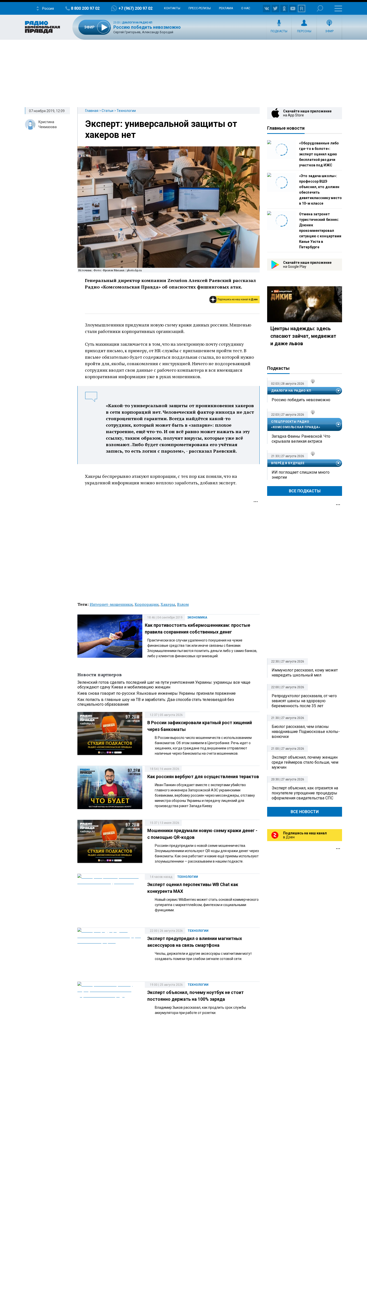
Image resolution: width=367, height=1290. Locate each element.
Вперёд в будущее (288, 463)
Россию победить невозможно (147, 27)
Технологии (126, 111)
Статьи (107, 111)
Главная (91, 111)
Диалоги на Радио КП (137, 22)
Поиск (320, 8)
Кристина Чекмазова (47, 124)
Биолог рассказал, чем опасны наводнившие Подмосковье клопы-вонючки (306, 731)
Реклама (226, 8)
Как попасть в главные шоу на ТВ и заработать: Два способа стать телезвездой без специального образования (155, 702)
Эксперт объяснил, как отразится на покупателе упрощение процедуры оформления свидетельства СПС (305, 793)
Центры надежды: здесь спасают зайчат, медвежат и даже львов (303, 335)
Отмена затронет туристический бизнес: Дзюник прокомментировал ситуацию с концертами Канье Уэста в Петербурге (320, 230)
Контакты (172, 8)
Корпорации (147, 604)
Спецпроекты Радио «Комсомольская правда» (295, 424)
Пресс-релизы (199, 8)
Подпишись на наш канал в (237, 299)
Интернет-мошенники (111, 604)
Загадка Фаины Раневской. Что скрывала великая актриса (301, 439)
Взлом (183, 604)
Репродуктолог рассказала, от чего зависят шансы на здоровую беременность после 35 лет (304, 700)
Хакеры (168, 604)
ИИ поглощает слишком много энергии (301, 475)
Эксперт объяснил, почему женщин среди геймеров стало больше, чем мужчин (305, 762)
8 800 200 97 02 (85, 8)
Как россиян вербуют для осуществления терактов (203, 776)
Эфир (329, 31)
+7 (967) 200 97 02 (135, 8)
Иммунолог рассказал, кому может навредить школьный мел (305, 672)
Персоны (304, 31)
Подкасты (279, 31)
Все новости (305, 811)
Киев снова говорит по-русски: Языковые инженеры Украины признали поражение (156, 693)
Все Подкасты (305, 491)
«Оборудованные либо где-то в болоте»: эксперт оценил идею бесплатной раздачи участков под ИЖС (319, 154)
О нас (245, 8)
